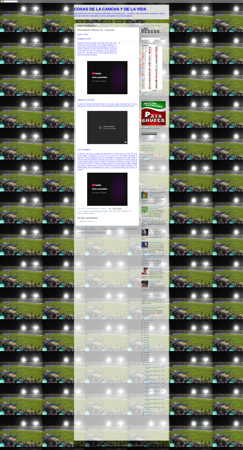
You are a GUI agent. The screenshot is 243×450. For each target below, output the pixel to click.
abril (146, 414)
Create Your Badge (145, 161)
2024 (145, 327)
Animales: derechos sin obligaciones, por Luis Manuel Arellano (153, 307)
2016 (145, 347)
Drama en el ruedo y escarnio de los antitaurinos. (155, 283)
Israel (110, 211)
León (114, 211)
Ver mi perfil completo (147, 150)
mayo (147, 412)
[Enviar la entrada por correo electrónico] (109, 208)
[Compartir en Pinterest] (120, 209)
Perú (130, 211)
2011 (145, 360)
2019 (145, 340)
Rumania (85, 213)
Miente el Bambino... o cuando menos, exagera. (156, 243)
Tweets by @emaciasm (148, 141)
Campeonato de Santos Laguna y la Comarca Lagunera (153, 296)
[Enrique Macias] (142, 159)
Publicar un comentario (87, 221)
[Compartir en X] (117, 209)
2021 (145, 335)
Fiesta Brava (92, 21)
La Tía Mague (153, 229)
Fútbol (80, 21)
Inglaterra (105, 211)
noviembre (148, 362)
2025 (145, 325)
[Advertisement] (150, 428)
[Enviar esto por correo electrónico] (113, 209)
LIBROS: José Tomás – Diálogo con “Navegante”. (157, 269)
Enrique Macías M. (149, 148)
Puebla (79, 213)
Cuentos (129, 21)
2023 (145, 330)
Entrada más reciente (86, 229)
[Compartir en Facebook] (119, 209)
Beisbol (119, 21)
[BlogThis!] (115, 209)
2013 (145, 355)
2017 (145, 345)
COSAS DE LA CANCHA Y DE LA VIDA (110, 9)
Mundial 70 (125, 211)
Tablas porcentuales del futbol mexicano (156, 207)
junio (146, 365)
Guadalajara (97, 211)
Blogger (143, 445)
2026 (145, 322)
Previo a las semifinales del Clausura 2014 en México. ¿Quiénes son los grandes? (152, 257)
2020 (145, 337)
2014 (145, 352)
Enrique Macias (145, 157)
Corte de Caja (106, 21)
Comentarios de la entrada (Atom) (96, 232)
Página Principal (109, 229)
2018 (145, 342)
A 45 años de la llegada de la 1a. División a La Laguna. (157, 194)
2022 (145, 332)
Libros (140, 21)
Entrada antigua (130, 229)
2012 (145, 357)
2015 (145, 350)
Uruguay (91, 213)
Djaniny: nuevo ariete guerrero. (151, 220)
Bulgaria (86, 211)
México (119, 211)
